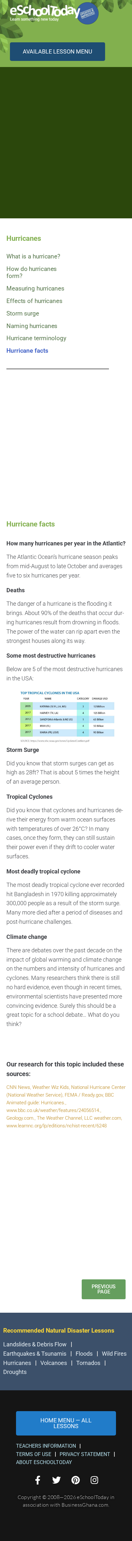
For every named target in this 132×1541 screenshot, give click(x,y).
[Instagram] (94, 1480)
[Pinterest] (75, 1480)
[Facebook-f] (38, 1480)
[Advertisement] (66, 142)
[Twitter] (56, 1480)
